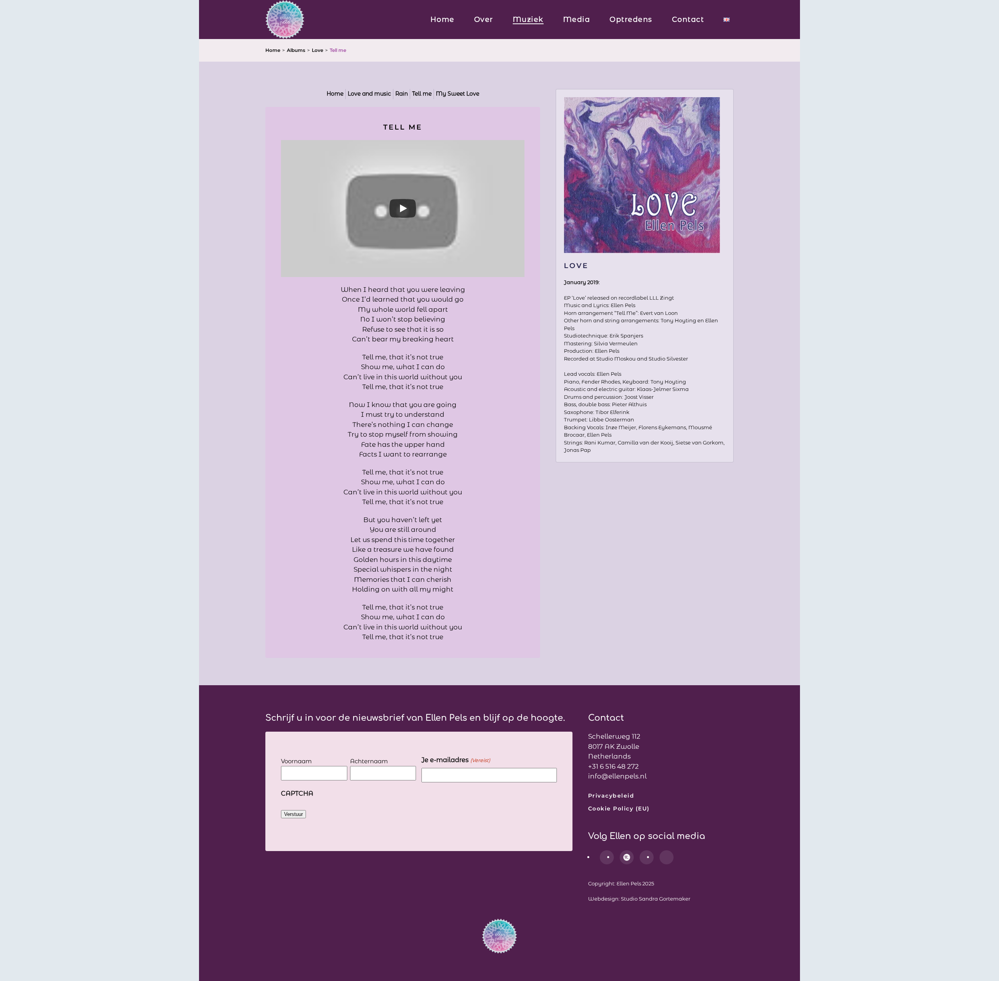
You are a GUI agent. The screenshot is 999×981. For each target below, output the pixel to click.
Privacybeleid (611, 795)
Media (576, 19)
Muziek (528, 19)
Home (442, 19)
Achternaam (369, 761)
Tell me (422, 93)
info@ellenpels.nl (617, 776)
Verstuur (293, 814)
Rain (401, 93)
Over (483, 19)
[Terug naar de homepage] (284, 19)
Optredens (631, 19)
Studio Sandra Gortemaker (655, 899)
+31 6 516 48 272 (613, 766)
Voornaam (296, 761)
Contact (688, 19)
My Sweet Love (457, 93)
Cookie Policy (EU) (619, 808)
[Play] (402, 208)
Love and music (369, 93)
